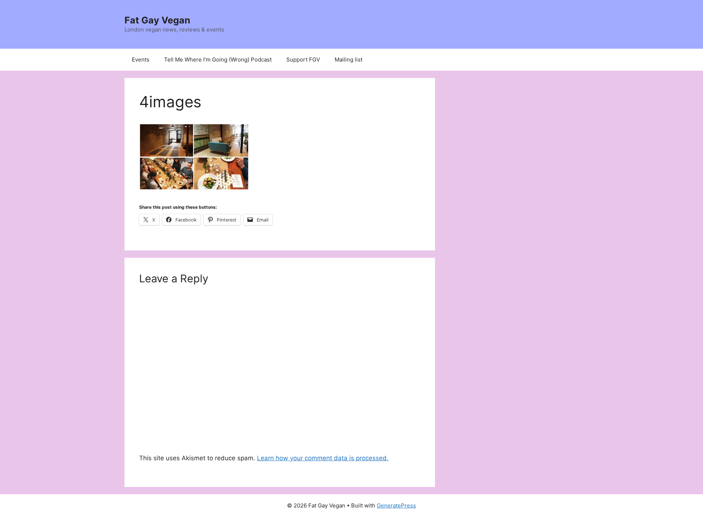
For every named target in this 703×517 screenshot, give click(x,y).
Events (140, 59)
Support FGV (303, 59)
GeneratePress (396, 505)
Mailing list (348, 59)
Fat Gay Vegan (157, 20)
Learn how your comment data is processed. (322, 458)
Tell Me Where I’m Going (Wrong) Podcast (218, 59)
